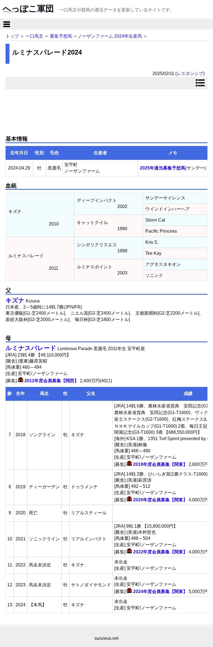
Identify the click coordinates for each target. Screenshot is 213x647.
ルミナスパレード (31, 348)
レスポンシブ (190, 73)
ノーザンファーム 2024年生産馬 (110, 36)
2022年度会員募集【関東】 (160, 552)
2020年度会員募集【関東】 (160, 499)
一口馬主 (34, 36)
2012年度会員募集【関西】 (51, 380)
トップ (12, 36)
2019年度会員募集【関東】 (160, 464)
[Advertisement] (106, 109)
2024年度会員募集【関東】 (160, 591)
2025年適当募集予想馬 (162, 168)
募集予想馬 (61, 36)
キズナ (15, 300)
